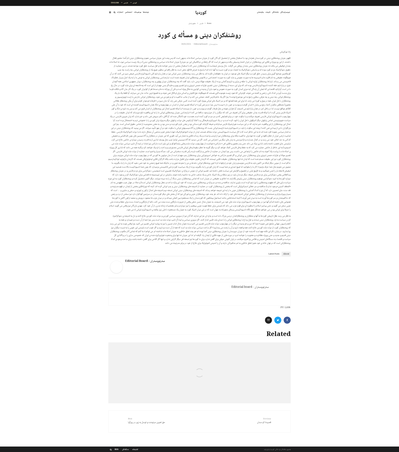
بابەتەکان (275, 12)
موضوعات (137, 12)
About (286, 254)
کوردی (135, 2)
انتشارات (120, 12)
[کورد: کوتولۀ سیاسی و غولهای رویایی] (260, 372)
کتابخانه (135, 449)
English (115, 2)
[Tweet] (277, 320)
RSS (116, 449)
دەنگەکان (125, 449)
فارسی (125, 2)
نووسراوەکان (285, 12)
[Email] (268, 320)
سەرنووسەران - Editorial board (206, 44)
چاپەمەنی (260, 12)
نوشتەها (146, 12)
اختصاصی (128, 12)
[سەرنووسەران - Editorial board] (116, 273)
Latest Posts (273, 254)
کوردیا (201, 13)
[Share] (287, 320)
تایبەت (267, 12)
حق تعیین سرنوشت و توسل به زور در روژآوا (146, 421)
